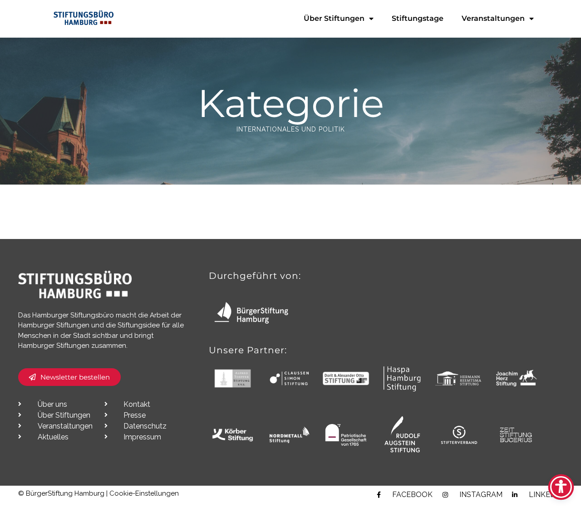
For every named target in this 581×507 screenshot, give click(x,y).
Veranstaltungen (493, 18)
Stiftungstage (417, 18)
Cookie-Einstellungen (144, 493)
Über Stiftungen (334, 18)
